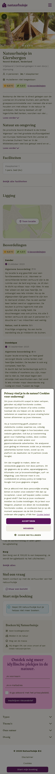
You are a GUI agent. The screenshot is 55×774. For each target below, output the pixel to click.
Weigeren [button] (28, 528)
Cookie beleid (43, 514)
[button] (27, 534)
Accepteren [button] (28, 521)
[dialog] (27, 464)
